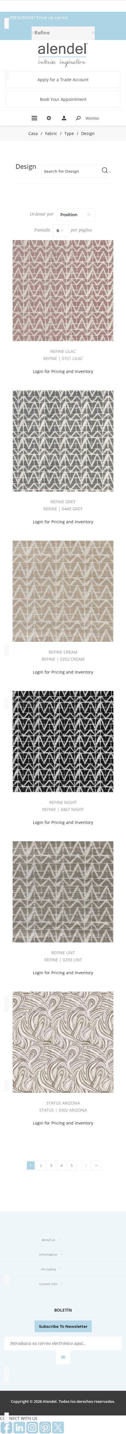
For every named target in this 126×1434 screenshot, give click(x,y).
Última (96, 1165)
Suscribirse (63, 1357)
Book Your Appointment (63, 99)
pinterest (45, 1427)
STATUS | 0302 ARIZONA (63, 1110)
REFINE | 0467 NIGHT (63, 809)
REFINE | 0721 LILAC (63, 358)
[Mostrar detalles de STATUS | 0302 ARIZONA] (63, 1042)
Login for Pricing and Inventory (63, 371)
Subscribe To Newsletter (63, 1326)
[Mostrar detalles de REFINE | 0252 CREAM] (63, 591)
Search (105, 170)
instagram (32, 1427)
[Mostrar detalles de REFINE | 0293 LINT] (63, 891)
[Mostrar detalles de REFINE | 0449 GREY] (63, 441)
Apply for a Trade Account (63, 79)
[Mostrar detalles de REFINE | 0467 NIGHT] (63, 741)
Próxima (86, 1165)
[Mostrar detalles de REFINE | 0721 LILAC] (63, 290)
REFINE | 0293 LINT (63, 959)
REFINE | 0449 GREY (63, 509)
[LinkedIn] (19, 1427)
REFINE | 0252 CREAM (63, 659)
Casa (33, 133)
